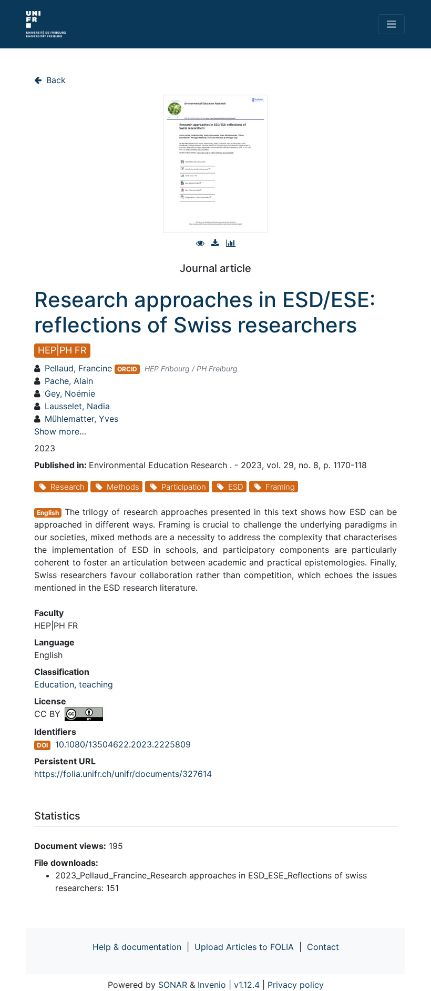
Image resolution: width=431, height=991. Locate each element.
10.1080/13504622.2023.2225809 (123, 744)
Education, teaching (73, 684)
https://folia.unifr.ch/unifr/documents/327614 (123, 773)
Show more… (60, 431)
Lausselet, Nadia (77, 406)
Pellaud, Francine (78, 368)
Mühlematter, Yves (81, 418)
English (48, 513)
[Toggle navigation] (391, 24)
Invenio (212, 984)
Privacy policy (296, 984)
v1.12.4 (247, 984)
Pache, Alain (69, 381)
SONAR (172, 984)
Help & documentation (137, 947)
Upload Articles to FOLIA (244, 947)
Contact (323, 947)
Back (55, 80)
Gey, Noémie (70, 393)
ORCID (127, 369)
